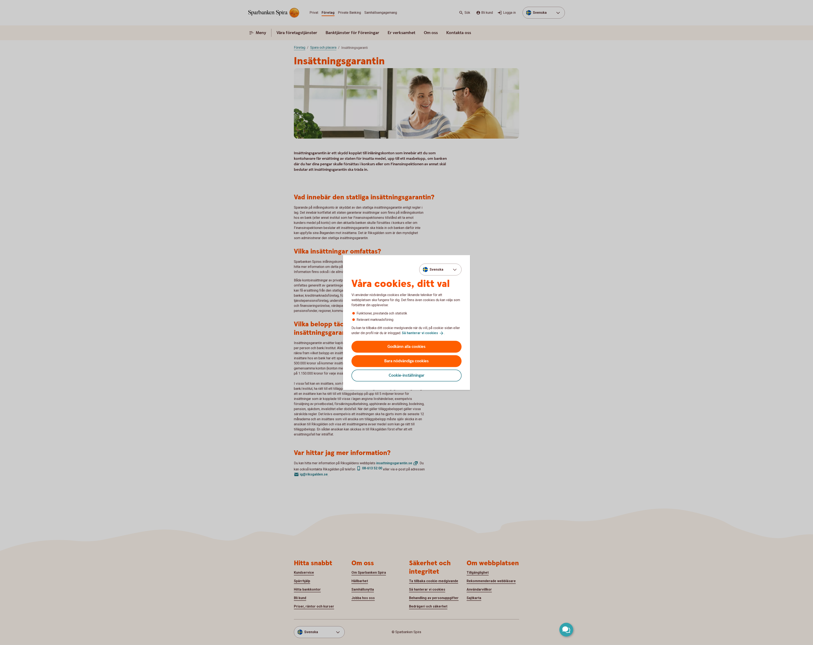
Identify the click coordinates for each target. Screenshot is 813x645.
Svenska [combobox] (436, 269)
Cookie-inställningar (406, 375)
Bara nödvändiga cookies (406, 361)
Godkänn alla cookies (406, 346)
